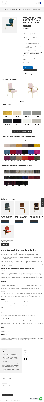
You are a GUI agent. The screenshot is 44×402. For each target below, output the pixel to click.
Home (5, 9)
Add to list (4, 221)
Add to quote (28, 68)
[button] (39, 3)
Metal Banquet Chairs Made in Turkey (14, 9)
